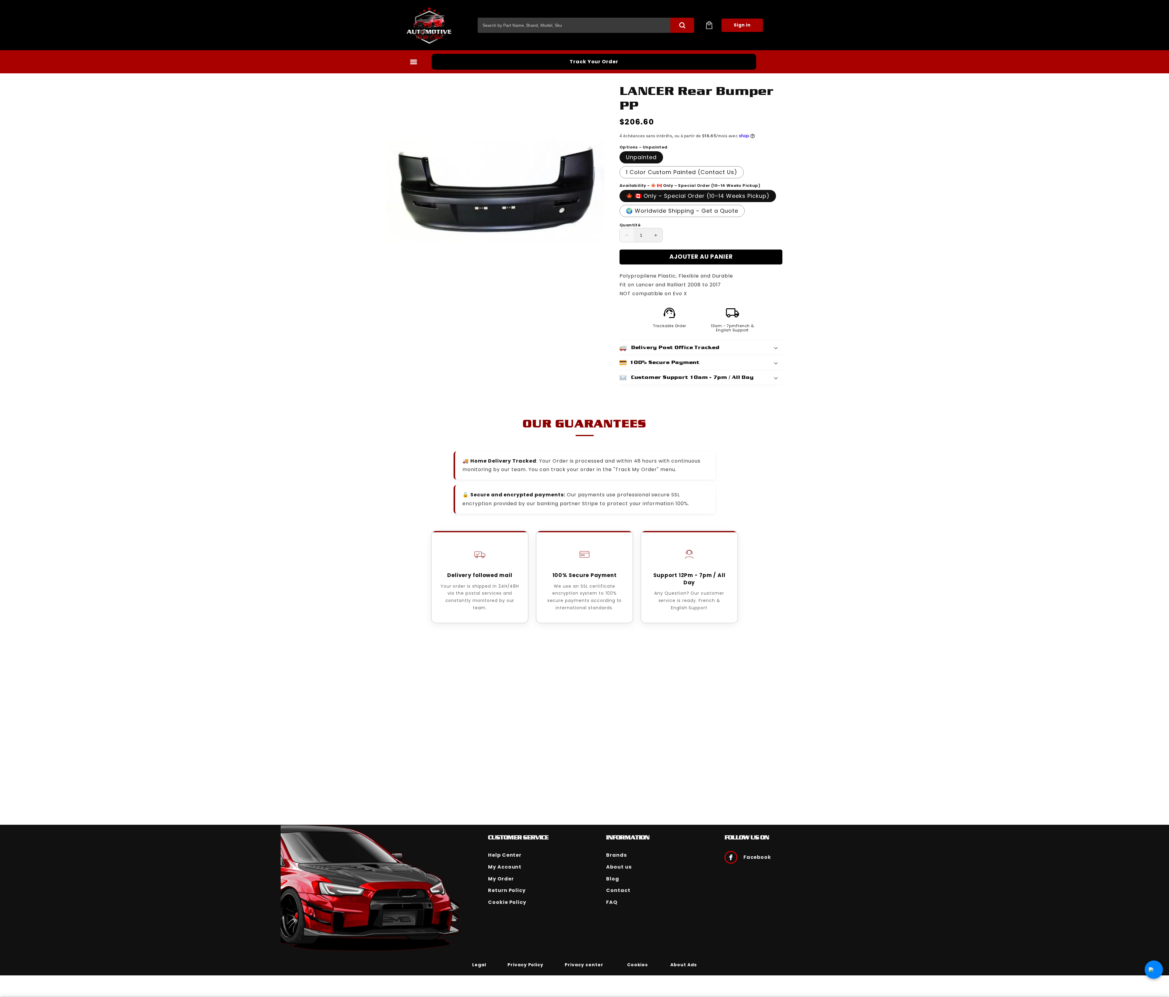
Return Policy (507, 890)
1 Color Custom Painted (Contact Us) (681, 172)
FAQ (611, 902)
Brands (616, 855)
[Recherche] (682, 25)
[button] (709, 25)
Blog (612, 878)
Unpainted (641, 157)
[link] (479, 964)
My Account (505, 866)
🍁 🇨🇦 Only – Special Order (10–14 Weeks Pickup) (698, 196)
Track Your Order (594, 61)
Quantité (630, 225)
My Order (501, 878)
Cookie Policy (507, 902)
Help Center (505, 855)
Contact (618, 890)
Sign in (742, 25)
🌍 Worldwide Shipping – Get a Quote (682, 211)
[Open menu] (413, 61)
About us (619, 866)
